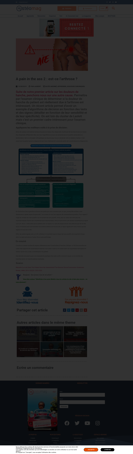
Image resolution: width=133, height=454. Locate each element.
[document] (66, 227)
